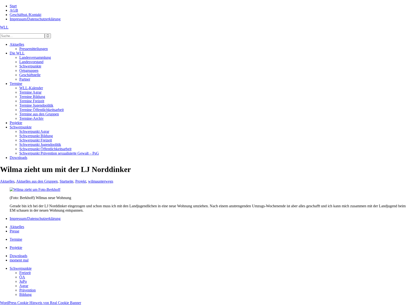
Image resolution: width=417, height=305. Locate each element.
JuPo (23, 281)
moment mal (19, 260)
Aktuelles (7, 181)
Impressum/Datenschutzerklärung (35, 218)
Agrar (23, 286)
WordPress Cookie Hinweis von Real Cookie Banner (40, 303)
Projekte (16, 247)
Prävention (27, 290)
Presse (14, 231)
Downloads (18, 256)
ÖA (22, 277)
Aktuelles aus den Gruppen (37, 181)
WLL (4, 27)
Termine (16, 239)
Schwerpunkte (21, 268)
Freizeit (25, 273)
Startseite (66, 181)
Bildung (25, 294)
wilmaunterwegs (100, 181)
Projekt (80, 181)
